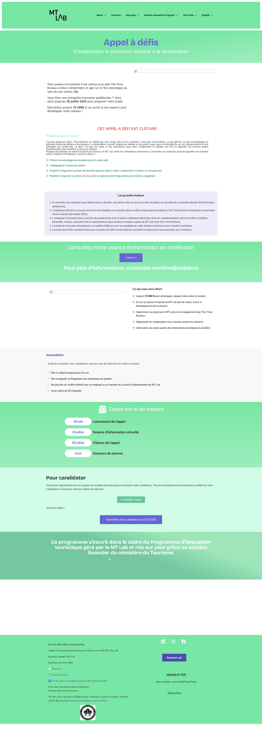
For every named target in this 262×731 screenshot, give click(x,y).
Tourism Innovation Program (159, 15)
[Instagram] (173, 641)
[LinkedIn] (163, 641)
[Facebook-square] (183, 641)
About (99, 15)
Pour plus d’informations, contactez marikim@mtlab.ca (131, 268)
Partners (116, 15)
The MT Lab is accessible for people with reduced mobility (79, 681)
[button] (131, 519)
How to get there (59, 675)
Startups (131, 15)
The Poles (188, 15)
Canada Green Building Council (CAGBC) (87, 700)
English (206, 15)
